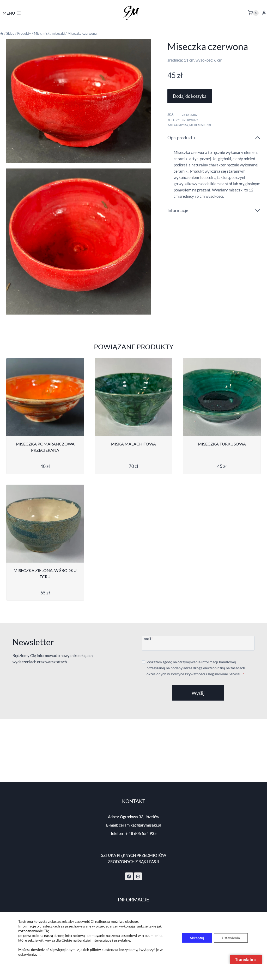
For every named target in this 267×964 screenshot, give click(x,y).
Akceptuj (197, 938)
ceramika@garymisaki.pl (140, 825)
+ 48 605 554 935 (141, 833)
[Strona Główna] (1, 33)
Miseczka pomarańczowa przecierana (45, 447)
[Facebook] (129, 876)
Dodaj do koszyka (190, 96)
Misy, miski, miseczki (196, 124)
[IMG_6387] (78, 101)
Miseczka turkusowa (222, 443)
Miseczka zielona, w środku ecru (45, 573)
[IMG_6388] (78, 241)
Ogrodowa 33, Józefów (139, 816)
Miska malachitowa (133, 443)
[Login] (264, 13)
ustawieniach (29, 954)
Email (148, 638)
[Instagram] (138, 876)
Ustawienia (231, 938)
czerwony (190, 120)
